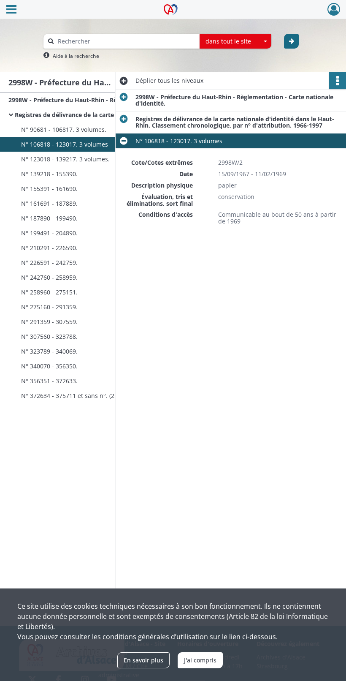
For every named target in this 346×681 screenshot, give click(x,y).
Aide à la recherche (76, 56)
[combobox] (235, 41)
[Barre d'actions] (337, 80)
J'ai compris (200, 660)
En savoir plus (143, 660)
